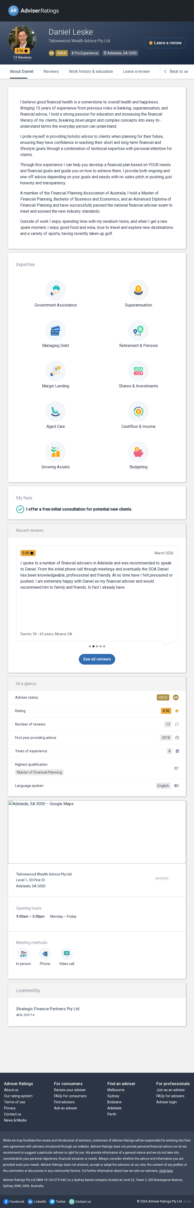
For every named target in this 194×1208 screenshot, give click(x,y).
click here (166, 1171)
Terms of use (14, 1102)
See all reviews (97, 659)
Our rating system (18, 1096)
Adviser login (166, 1102)
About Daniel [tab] (21, 71)
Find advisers (64, 1102)
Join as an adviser (170, 1090)
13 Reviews (22, 57)
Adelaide (114, 1108)
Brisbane (114, 1102)
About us (11, 1090)
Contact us (12, 1114)
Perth (111, 1114)
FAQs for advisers (170, 1096)
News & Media (15, 1120)
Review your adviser (70, 1090)
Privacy (10, 1108)
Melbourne (116, 1090)
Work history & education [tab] (91, 71)
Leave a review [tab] (136, 71)
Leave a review (167, 42)
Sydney (113, 1096)
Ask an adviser (65, 1108)
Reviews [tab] (51, 71)
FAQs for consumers (70, 1096)
